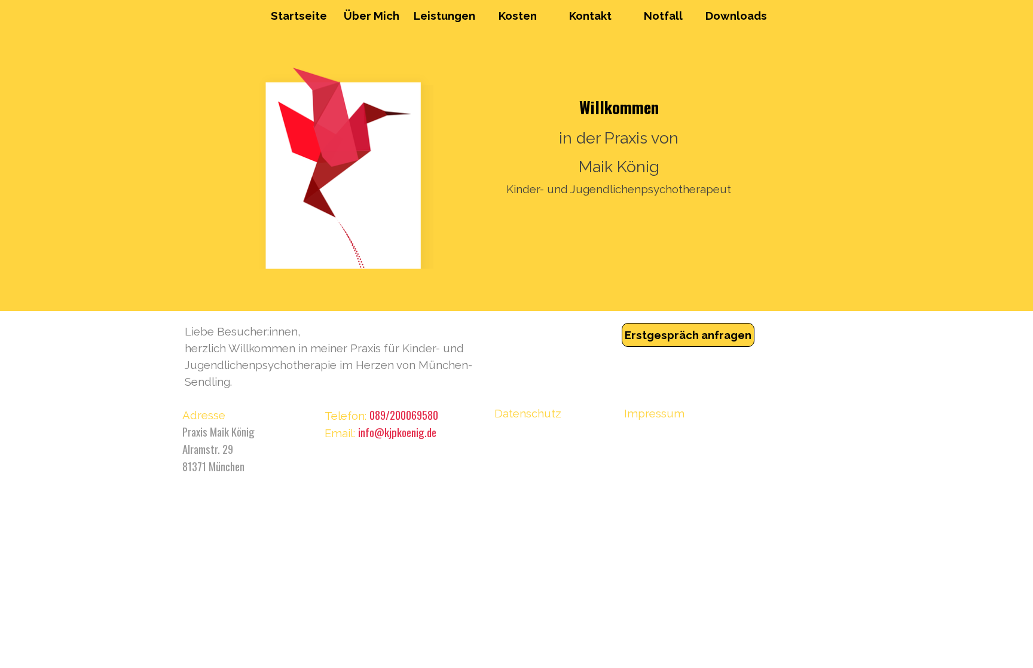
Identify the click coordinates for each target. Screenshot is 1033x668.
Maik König (619, 166)
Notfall (663, 15)
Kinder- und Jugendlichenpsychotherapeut (618, 189)
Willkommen (619, 107)
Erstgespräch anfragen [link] (688, 334)
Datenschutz (527, 413)
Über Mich (371, 15)
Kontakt (590, 15)
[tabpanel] (345, 356)
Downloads (736, 15)
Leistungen (444, 15)
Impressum (654, 413)
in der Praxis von (619, 138)
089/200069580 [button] (403, 415)
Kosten (518, 15)
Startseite (299, 15)
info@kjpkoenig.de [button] (397, 432)
